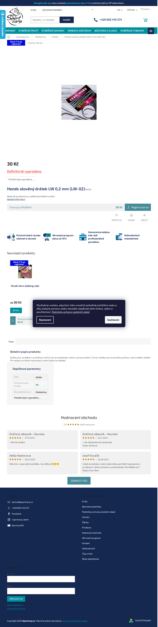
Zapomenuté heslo (16, 608)
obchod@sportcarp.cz (22, 502)
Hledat (67, 19)
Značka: (35, 42)
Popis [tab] (11, 341)
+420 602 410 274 (20, 508)
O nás (33, 10)
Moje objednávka (90, 559)
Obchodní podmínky (52, 10)
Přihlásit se (16, 598)
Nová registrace (15, 605)
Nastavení (45, 319)
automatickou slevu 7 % (78, 3)
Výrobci (85, 517)
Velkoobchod (88, 548)
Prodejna (86, 527)
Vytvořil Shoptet (143, 620)
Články (85, 522)
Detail (16, 310)
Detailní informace (16, 199)
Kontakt (86, 543)
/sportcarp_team (20, 519)
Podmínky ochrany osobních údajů (70, 311)
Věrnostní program (91, 538)
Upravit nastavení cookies (74, 620)
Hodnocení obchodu (79, 417)
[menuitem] (10, 30)
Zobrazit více (79, 480)
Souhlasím (113, 319)
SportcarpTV (18, 525)
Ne (37, 384)
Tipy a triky (87, 553)
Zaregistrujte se (42, 3)
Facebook (16, 513)
